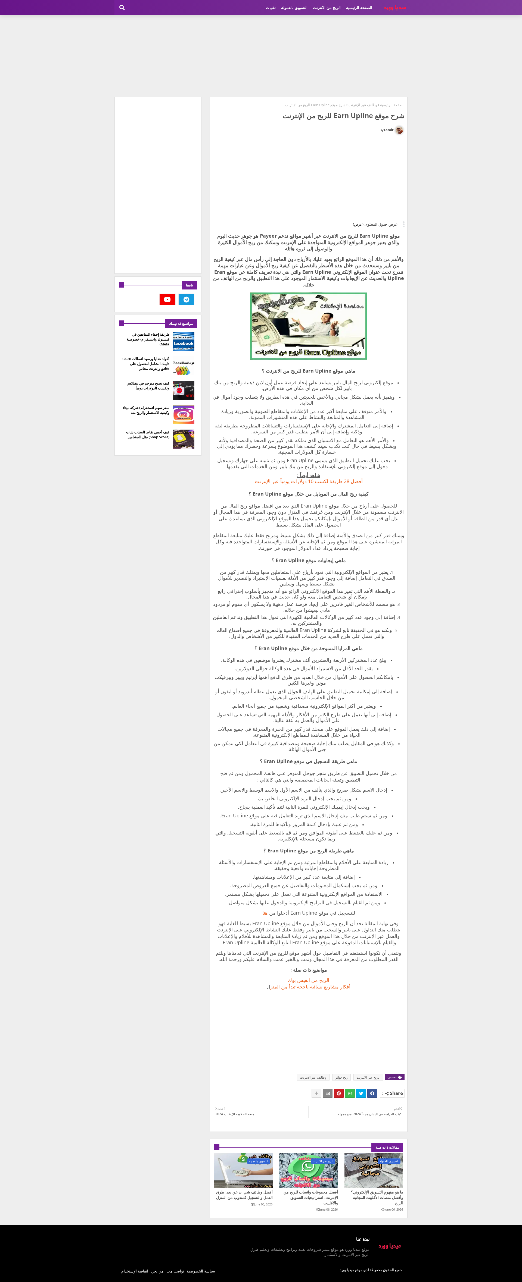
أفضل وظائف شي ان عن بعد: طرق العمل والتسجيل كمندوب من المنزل (244, 1194)
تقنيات (271, 7)
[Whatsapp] (350, 1093)
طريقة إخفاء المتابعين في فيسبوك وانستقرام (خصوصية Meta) (147, 339)
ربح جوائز (341, 1077)
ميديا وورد (347, 1269)
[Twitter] (361, 1093)
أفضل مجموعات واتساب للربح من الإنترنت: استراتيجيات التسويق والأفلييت (311, 1197)
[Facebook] (372, 1093)
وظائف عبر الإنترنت (363, 104)
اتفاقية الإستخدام (134, 1271)
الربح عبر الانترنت (368, 1077)
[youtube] (167, 299)
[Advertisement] (261, 56)
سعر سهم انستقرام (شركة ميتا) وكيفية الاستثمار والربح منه (146, 410)
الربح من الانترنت (327, 7)
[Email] (328, 1093)
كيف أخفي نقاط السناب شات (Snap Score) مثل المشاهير (147, 434)
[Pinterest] (339, 1093)
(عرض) (358, 224)
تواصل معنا (175, 1271)
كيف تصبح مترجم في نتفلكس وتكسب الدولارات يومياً (148, 385)
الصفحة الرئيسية (359, 7)
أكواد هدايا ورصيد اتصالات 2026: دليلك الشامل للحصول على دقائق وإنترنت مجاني (145, 363)
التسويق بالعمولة (294, 7)
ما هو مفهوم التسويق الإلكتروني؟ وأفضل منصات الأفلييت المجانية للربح (377, 1197)
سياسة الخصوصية (201, 1271)
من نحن (157, 1271)
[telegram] (186, 299)
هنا (265, 912)
